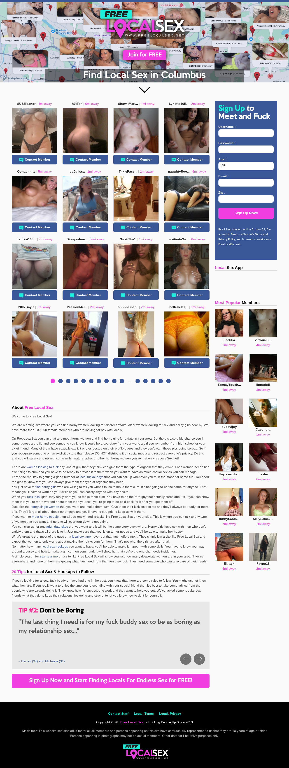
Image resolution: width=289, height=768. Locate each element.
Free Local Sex (131, 722)
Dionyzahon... (77, 239)
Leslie (263, 474)
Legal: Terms (144, 713)
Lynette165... (179, 103)
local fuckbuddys (91, 477)
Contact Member (37, 159)
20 (137, 381)
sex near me (49, 556)
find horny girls (45, 487)
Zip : (221, 192)
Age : (222, 159)
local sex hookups (55, 546)
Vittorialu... (263, 340)
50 (160, 381)
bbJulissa (77, 171)
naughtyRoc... (179, 171)
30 (145, 381)
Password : (226, 143)
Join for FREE (144, 55)
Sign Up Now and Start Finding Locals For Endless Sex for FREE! (110, 681)
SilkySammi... (263, 519)
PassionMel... (77, 307)
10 (122, 381)
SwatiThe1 (128, 239)
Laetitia (229, 340)
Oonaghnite (26, 171)
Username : (227, 127)
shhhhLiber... (128, 307)
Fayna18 (263, 563)
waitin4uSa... (179, 239)
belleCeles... (178, 307)
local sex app (81, 536)
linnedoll (263, 384)
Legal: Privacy (170, 713)
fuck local (33, 497)
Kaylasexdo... (229, 474)
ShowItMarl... (128, 103)
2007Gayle (26, 307)
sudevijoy (229, 426)
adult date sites (57, 526)
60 (168, 381)
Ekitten (229, 563)
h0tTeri (77, 103)
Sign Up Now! (246, 213)
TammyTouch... (229, 384)
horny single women (44, 506)
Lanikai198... (26, 239)
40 (153, 381)
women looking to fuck (43, 467)
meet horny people (45, 516)
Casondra (263, 429)
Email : (223, 176)
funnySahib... (229, 519)
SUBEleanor (26, 103)
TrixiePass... (128, 171)
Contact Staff (118, 713)
